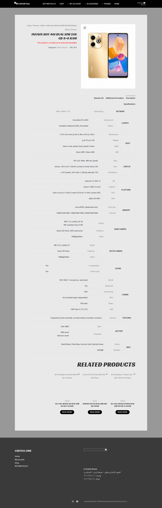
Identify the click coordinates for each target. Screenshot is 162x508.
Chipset (112, 187)
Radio (111, 303)
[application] (103, 4)
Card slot (111, 207)
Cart (62, 4)
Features (100, 231)
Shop (17, 463)
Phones (107, 4)
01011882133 (89, 479)
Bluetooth (109, 286)
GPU (113, 199)
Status (110, 126)
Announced (108, 120)
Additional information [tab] (115, 98)
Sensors (113, 318)
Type (115, 161)
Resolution (112, 172)
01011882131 (89, 476)
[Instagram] (73, 501)
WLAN (110, 280)
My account (75, 4)
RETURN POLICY (21, 466)
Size (115, 167)
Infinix (43, 26)
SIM (116, 152)
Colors (117, 344)
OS (114, 181)
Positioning (108, 292)
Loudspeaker (94, 266)
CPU (113, 193)
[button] (85, 28)
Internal (112, 213)
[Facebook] (77, 501)
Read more (122, 412)
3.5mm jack (94, 271)
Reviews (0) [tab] (98, 98)
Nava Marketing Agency (118, 501)
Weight (115, 140)
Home (116, 4)
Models (117, 350)
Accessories (92, 4)
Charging (97, 334)
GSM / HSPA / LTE (63, 111)
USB (111, 309)
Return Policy (49, 4)
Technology (98, 111)
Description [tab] (130, 98)
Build (116, 146)
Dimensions (113, 134)
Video (101, 237)
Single (101, 223)
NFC (111, 298)
